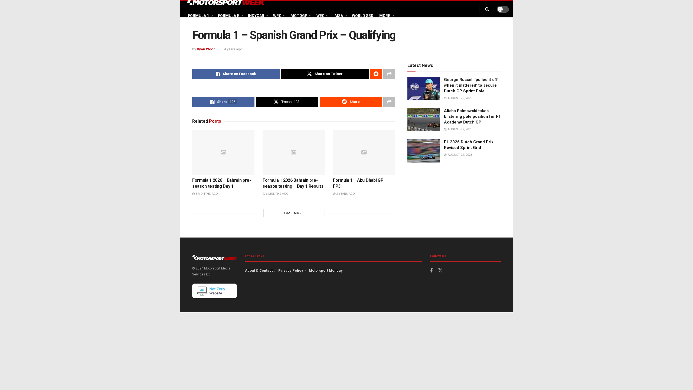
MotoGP (299, 16)
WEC (320, 16)
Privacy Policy (290, 270)
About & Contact (259, 270)
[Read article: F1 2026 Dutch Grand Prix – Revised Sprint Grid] (423, 150)
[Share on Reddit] (376, 74)
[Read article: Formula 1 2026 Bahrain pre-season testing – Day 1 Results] (294, 152)
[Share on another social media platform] (389, 74)
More (384, 16)
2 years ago (345, 194)
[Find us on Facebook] (431, 271)
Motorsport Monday (326, 270)
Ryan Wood (206, 49)
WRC (277, 16)
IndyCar (256, 16)
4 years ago (233, 49)
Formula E (228, 16)
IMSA (338, 16)
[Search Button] (487, 9)
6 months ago (206, 194)
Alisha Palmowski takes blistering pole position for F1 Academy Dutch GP (472, 116)
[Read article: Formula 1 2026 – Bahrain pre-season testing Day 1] (223, 152)
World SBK (362, 16)
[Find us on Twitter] (440, 270)
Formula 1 (198, 16)
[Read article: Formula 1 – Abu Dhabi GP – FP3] (364, 152)
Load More (293, 213)
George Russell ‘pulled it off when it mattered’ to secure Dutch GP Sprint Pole (471, 85)
